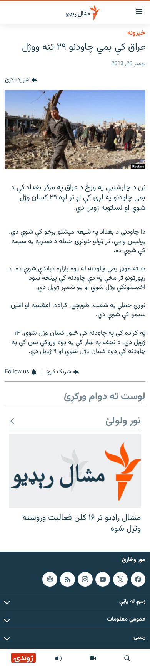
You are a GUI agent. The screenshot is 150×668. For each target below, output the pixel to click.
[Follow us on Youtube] (102, 579)
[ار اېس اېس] (67, 579)
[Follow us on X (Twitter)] (120, 579)
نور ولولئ (123, 421)
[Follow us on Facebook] (138, 579)
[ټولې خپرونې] (58, 658)
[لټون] (127, 658)
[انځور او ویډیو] (93, 658)
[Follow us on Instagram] (85, 579)
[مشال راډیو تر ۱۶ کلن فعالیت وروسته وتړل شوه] (75, 471)
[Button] (21, 80)
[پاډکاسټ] (49, 579)
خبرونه (136, 33)
